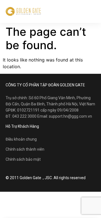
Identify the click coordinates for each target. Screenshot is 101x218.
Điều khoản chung (21, 139)
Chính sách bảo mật (23, 159)
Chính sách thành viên (25, 149)
